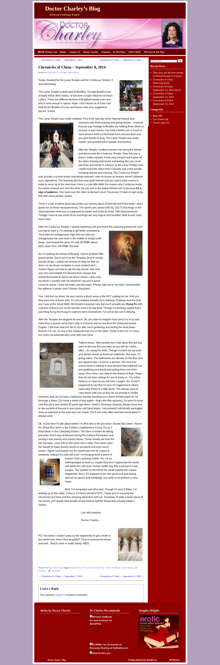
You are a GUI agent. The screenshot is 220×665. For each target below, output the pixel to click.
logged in (60, 595)
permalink (56, 571)
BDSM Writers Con (47, 52)
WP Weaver (174, 660)
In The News (119, 52)
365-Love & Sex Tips (154, 52)
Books (63, 52)
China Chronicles (96, 568)
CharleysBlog (73, 72)
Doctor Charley (90, 52)
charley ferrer (75, 568)
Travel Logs (57, 568)
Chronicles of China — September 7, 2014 (60, 60)
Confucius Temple (113, 568)
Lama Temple (128, 568)
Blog (49, 568)
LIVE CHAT (135, 52)
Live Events (159, 119)
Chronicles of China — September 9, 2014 (122, 60)
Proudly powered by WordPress (142, 660)
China (85, 568)
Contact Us (74, 52)
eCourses (105, 52)
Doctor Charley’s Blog (72, 8)
